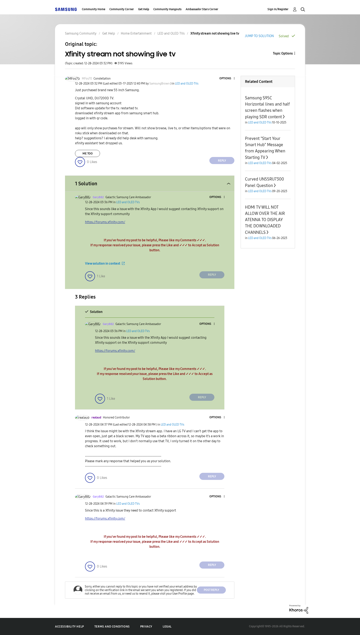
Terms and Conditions (112, 626)
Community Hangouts (167, 9)
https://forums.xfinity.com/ (105, 222)
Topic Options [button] (283, 53)
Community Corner (121, 9)
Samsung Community (80, 33)
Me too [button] (87, 153)
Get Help (143, 9)
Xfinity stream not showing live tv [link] (214, 33)
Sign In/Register (278, 9)
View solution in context (102, 263)
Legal (167, 626)
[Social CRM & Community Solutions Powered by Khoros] (298, 609)
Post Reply (211, 590)
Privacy (146, 626)
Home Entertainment (136, 33)
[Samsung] (66, 9)
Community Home (93, 9)
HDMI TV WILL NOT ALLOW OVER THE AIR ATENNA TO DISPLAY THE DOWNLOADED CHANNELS (265, 220)
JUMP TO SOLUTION (259, 36)
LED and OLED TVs (171, 33)
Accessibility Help (69, 626)
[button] (227, 79)
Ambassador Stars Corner (202, 9)
